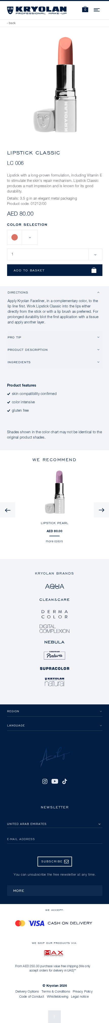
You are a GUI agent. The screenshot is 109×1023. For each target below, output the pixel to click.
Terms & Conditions (56, 991)
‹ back (11, 23)
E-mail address (21, 839)
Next (101, 509)
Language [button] (16, 725)
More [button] (18, 890)
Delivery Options (27, 991)
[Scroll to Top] (54, 1016)
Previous (7, 509)
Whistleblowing (57, 996)
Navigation (97, 9)
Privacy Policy (83, 991)
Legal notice (80, 996)
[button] (85, 9)
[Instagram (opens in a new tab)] (45, 781)
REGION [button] (13, 711)
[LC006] (14, 237)
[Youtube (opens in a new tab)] (54, 781)
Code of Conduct (31, 996)
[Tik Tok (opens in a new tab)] (64, 781)
